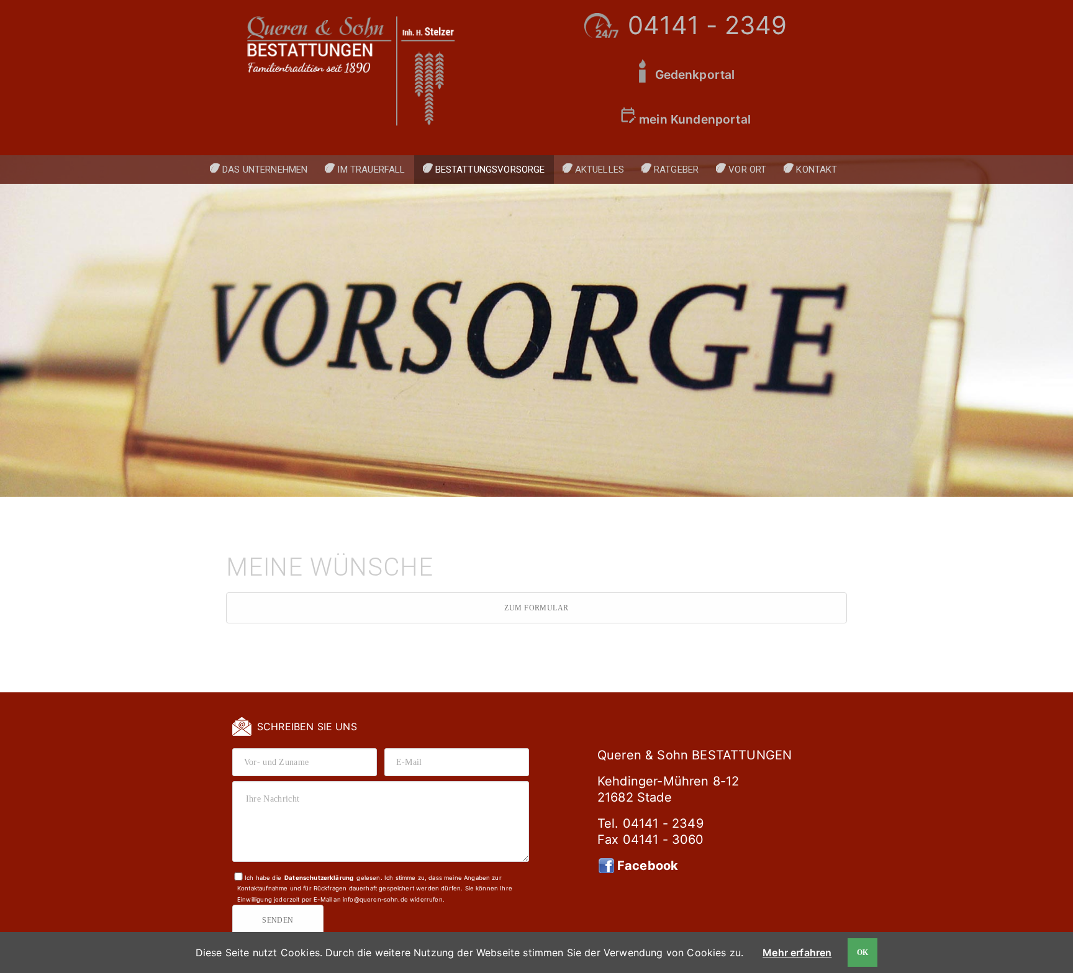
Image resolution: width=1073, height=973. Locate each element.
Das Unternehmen (264, 169)
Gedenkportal (695, 74)
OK (863, 952)
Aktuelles (599, 169)
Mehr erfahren (797, 952)
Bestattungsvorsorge (490, 169)
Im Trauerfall (371, 169)
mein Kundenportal (695, 119)
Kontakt (816, 169)
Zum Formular (536, 608)
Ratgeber (676, 169)
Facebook (647, 865)
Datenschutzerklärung (318, 877)
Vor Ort (747, 169)
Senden (278, 920)
